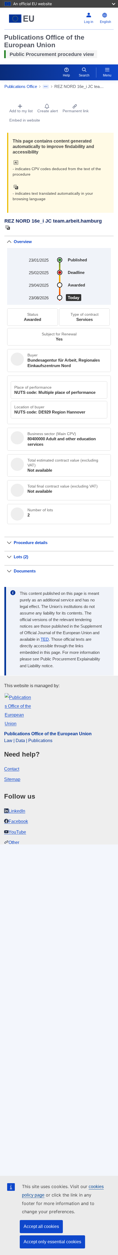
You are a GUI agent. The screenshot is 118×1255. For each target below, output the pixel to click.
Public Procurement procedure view (52, 54)
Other (14, 842)
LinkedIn (17, 811)
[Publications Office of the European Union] (23, 18)
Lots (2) (21, 556)
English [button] (105, 22)
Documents (25, 571)
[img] (17, 162)
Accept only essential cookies (52, 1241)
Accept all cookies (41, 1226)
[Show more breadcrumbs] (46, 86)
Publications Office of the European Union (48, 733)
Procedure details (30, 542)
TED (45, 639)
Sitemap (12, 779)
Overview (23, 241)
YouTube (17, 832)
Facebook (18, 821)
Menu (107, 75)
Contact (11, 769)
